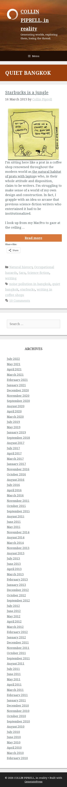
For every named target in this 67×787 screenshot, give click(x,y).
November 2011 (18, 648)
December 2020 (18, 390)
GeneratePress (33, 781)
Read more (33, 238)
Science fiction (38, 273)
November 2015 (18, 501)
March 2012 (15, 627)
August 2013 (15, 553)
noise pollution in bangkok (30, 284)
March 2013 (15, 574)
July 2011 (13, 669)
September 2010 (18, 721)
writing (11, 278)
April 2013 (14, 569)
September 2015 (18, 511)
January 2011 (16, 700)
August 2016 (15, 480)
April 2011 (14, 684)
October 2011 (16, 653)
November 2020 (18, 396)
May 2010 (13, 742)
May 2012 (13, 616)
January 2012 (16, 637)
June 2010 (14, 737)
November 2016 (18, 469)
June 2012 (14, 611)
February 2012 (17, 632)
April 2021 (14, 369)
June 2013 (14, 564)
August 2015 (15, 516)
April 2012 (14, 621)
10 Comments (19, 301)
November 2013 (18, 548)
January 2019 (16, 432)
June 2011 (14, 674)
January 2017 (16, 464)
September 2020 (18, 401)
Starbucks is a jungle (26, 92)
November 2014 (18, 532)
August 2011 (15, 663)
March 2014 (15, 543)
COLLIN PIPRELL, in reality (35, 20)
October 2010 (16, 716)
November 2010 (18, 711)
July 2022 (13, 359)
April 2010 (14, 747)
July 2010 (13, 732)
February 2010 (17, 758)
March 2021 (15, 375)
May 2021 (13, 364)
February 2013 (17, 579)
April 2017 (14, 453)
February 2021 (17, 380)
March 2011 (15, 690)
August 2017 (15, 443)
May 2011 (13, 679)
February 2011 (17, 695)
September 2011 (18, 658)
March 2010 (15, 753)
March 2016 (15, 495)
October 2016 (16, 474)
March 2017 (15, 459)
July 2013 (13, 558)
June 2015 (14, 522)
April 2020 (14, 411)
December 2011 (18, 642)
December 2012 (18, 590)
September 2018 (18, 438)
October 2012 (16, 595)
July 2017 (13, 448)
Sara (22, 273)
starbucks (27, 289)
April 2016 (14, 490)
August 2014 (15, 537)
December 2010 (18, 705)
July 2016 (13, 485)
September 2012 (18, 600)
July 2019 (13, 422)
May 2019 (13, 427)
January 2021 (16, 385)
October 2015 (16, 506)
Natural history (20, 267)
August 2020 (15, 406)
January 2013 (16, 585)
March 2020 (15, 417)
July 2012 (13, 606)
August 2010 (15, 726)
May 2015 (13, 527)
